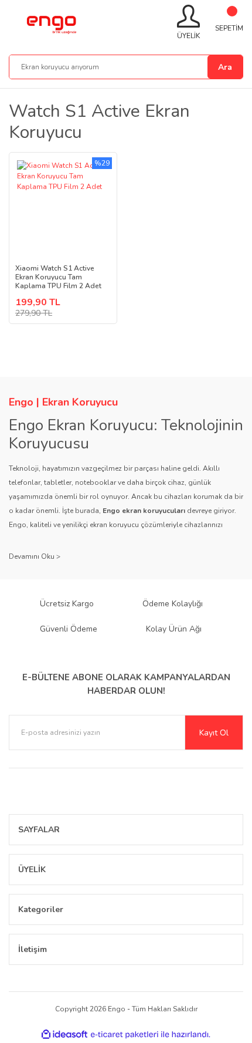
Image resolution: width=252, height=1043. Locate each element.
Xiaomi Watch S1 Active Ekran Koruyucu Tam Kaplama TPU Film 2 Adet (58, 277)
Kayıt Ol (214, 732)
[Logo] (51, 23)
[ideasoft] (64, 1034)
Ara (225, 67)
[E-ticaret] (124, 1035)
